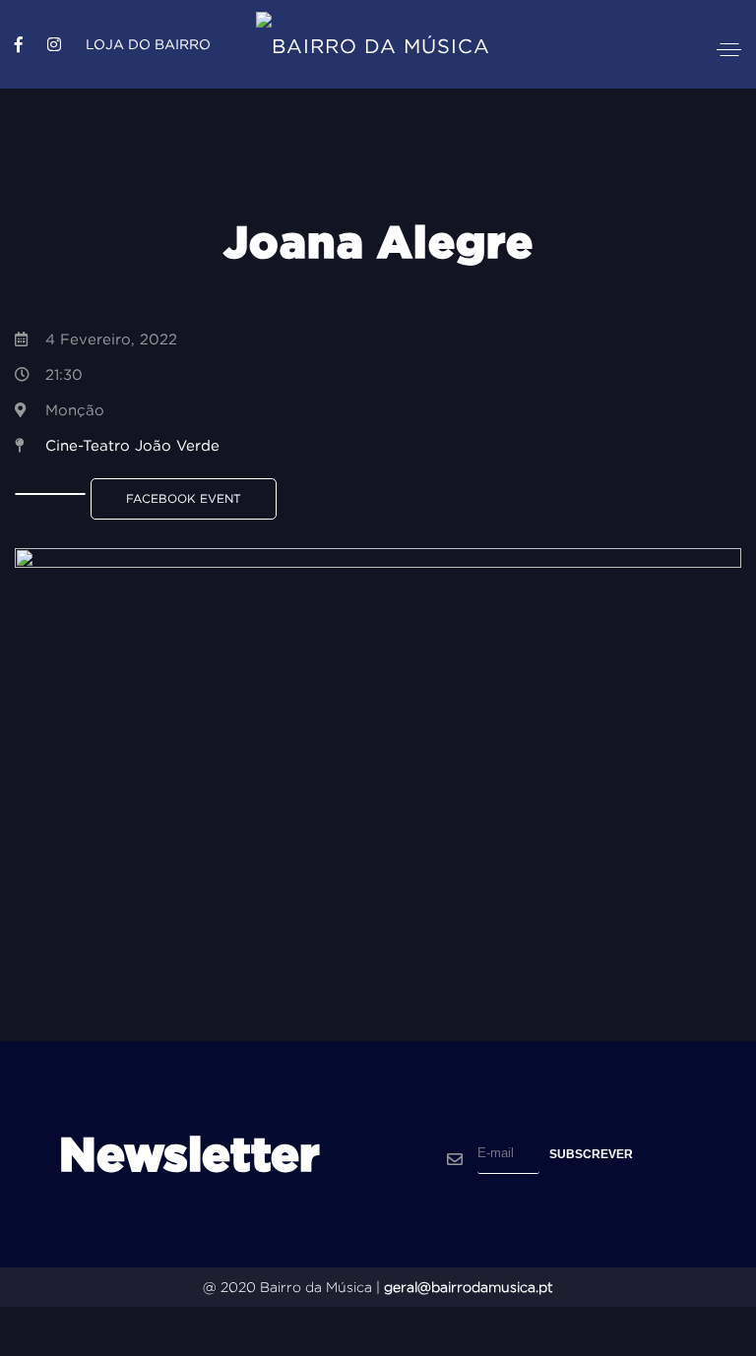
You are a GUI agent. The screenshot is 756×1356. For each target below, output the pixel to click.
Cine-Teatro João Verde (132, 445)
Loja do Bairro (148, 44)
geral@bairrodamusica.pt (468, 1287)
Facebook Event (183, 498)
